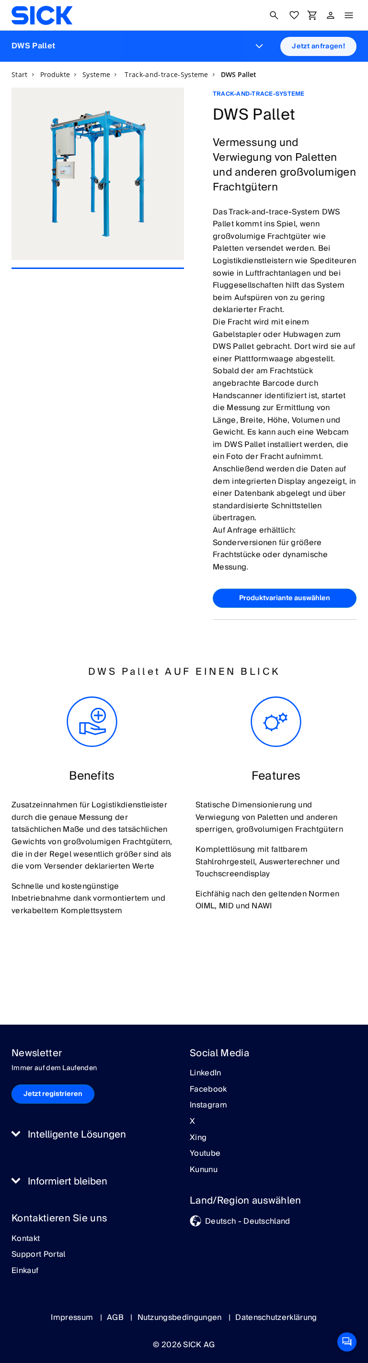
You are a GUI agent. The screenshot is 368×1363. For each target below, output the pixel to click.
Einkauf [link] (25, 1271)
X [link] (192, 1122)
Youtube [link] (205, 1154)
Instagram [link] (208, 1105)
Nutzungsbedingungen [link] (181, 1317)
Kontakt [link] (26, 1239)
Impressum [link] (73, 1317)
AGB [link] (116, 1317)
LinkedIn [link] (205, 1073)
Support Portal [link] (38, 1255)
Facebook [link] (208, 1090)
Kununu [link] (204, 1170)
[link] (42, 15)
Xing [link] (198, 1138)
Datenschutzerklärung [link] (276, 1317)
